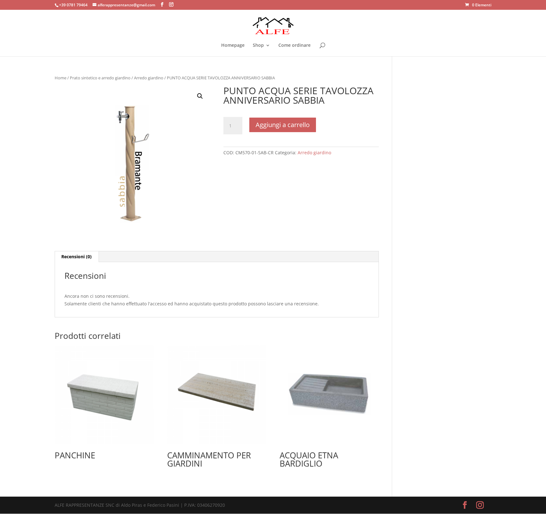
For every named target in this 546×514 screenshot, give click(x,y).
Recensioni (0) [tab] (76, 257)
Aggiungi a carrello (283, 124)
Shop (258, 45)
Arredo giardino (148, 78)
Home (60, 78)
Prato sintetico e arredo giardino (100, 78)
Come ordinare (294, 45)
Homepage (233, 45)
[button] (200, 96)
